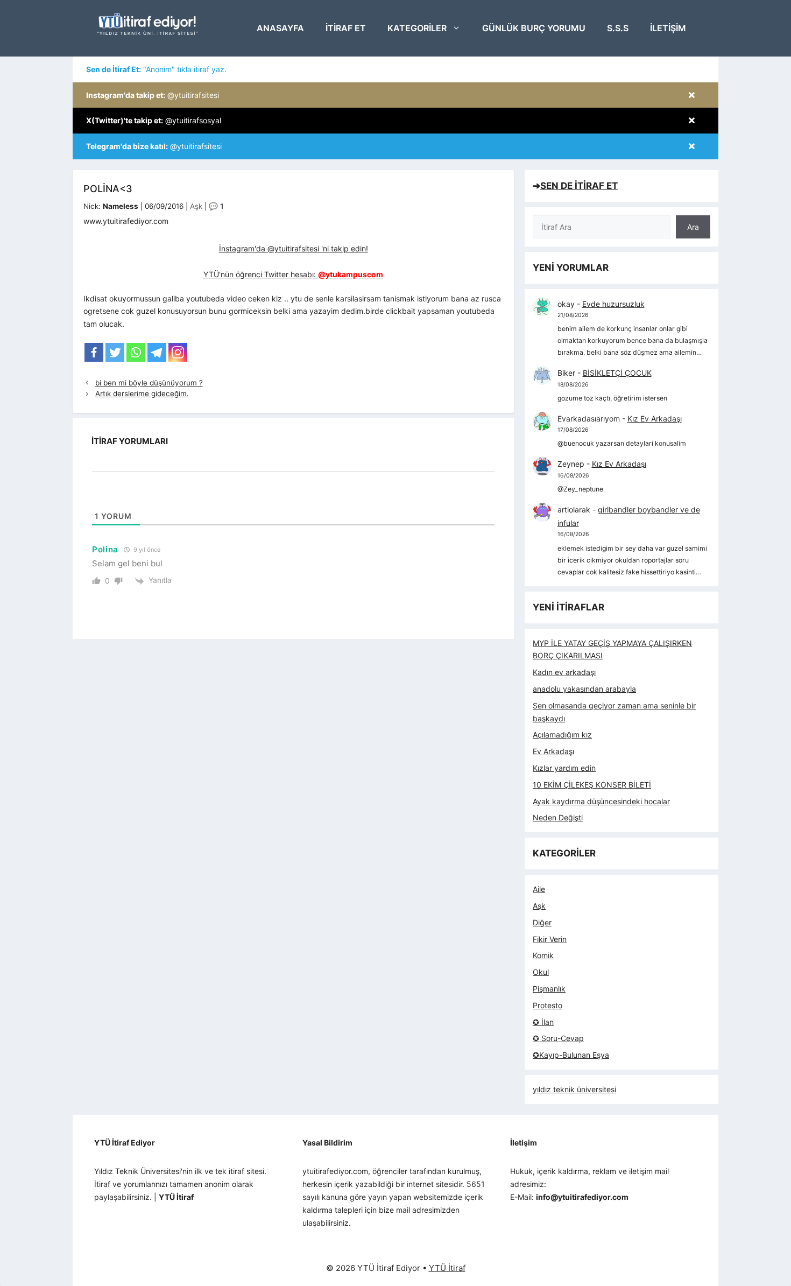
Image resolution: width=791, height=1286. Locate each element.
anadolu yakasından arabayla (584, 688)
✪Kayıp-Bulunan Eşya (571, 1054)
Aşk (196, 206)
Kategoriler (417, 28)
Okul (541, 971)
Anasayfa (280, 28)
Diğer (542, 922)
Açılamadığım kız (562, 734)
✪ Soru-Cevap (558, 1038)
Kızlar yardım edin (564, 767)
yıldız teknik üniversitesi (574, 1089)
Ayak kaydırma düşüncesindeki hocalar (601, 801)
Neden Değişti (558, 817)
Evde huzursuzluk (613, 303)
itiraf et (346, 28)
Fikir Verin (550, 939)
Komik (543, 955)
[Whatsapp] (135, 352)
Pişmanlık (549, 988)
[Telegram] (156, 352)
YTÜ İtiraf (447, 1268)
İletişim (668, 28)
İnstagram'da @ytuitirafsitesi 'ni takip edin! (293, 248)
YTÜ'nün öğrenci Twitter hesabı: (293, 274)
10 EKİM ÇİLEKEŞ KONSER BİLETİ (592, 784)
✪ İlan (543, 1022)
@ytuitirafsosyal (153, 120)
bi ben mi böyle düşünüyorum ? (149, 382)
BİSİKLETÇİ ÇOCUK (617, 372)
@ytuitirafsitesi (152, 95)
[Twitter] (114, 352)
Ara (693, 226)
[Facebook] (93, 352)
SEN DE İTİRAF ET (579, 185)
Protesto (547, 1005)
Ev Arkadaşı (553, 751)
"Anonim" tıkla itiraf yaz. (156, 69)
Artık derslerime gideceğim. (142, 393)
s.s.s (617, 28)
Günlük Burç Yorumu (533, 28)
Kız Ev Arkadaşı (654, 418)
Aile (539, 889)
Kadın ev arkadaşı (564, 672)
